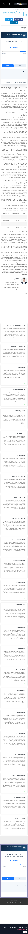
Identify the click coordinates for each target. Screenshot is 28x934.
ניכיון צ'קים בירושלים (20, 605)
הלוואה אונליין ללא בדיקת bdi (18, 346)
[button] (9, 4)
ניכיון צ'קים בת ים (21, 712)
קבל (25, 932)
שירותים (24, 9)
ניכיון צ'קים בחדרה (21, 627)
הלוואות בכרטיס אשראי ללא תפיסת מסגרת (15, 325)
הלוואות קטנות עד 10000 (19, 497)
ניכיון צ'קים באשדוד (20, 582)
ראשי (26, 9)
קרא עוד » (24, 340)
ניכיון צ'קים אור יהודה (20, 648)
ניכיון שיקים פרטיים (20, 669)
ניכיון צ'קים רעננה (21, 690)
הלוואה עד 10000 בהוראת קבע (18, 518)
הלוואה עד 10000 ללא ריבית (18, 476)
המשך (8, 65)
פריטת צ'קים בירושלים (20, 411)
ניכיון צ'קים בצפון (21, 455)
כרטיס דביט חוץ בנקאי (20, 433)
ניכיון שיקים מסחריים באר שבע (18, 539)
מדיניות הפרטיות (22, 929)
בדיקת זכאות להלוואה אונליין (18, 560)
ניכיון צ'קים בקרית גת (20, 754)
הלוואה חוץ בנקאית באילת (19, 390)
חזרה (20, 65)
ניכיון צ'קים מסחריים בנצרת (18, 775)
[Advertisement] (14, 308)
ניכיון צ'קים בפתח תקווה (19, 797)
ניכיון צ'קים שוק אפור (20, 733)
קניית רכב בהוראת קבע (20, 818)
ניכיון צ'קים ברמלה (21, 367)
